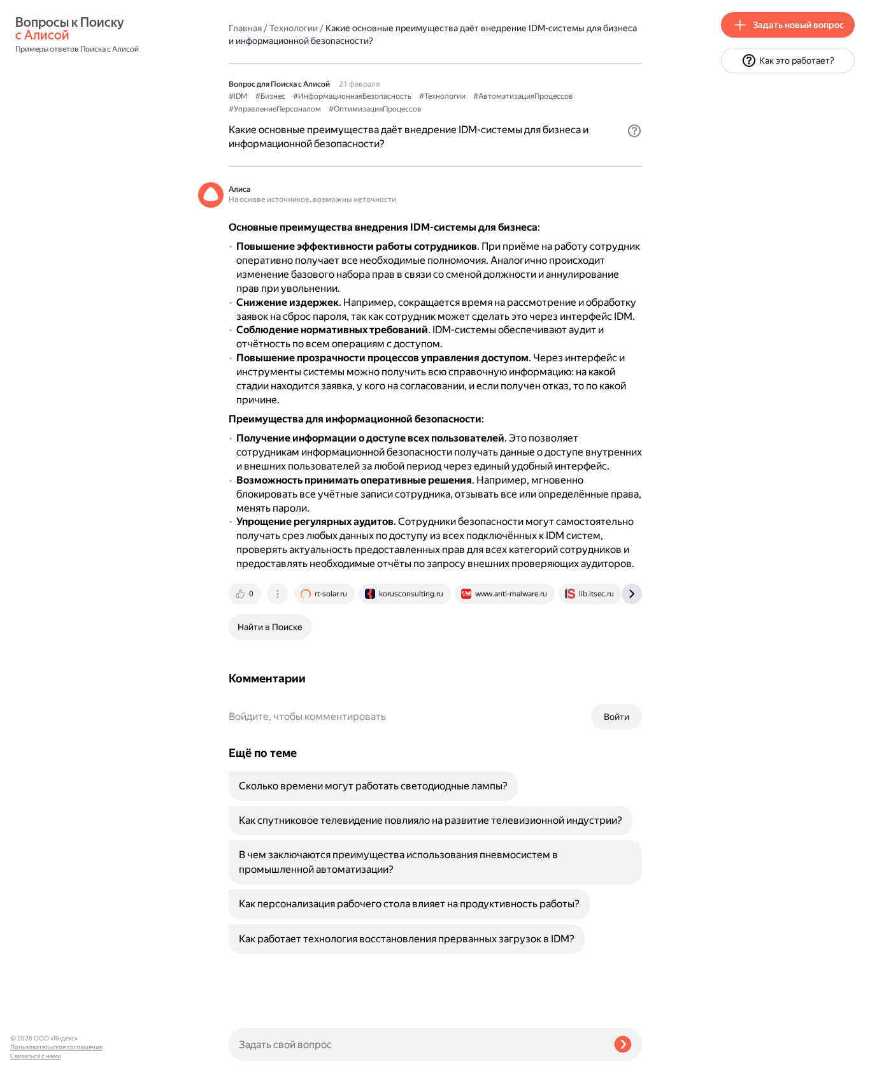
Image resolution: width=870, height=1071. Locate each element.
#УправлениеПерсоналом (275, 108)
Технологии (293, 28)
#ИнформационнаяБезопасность (352, 96)
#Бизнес (270, 96)
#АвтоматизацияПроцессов (523, 96)
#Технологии (442, 96)
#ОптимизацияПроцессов (375, 108)
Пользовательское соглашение (56, 1047)
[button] (634, 130)
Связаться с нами (35, 1056)
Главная (245, 28)
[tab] (246, 594)
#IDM (238, 96)
